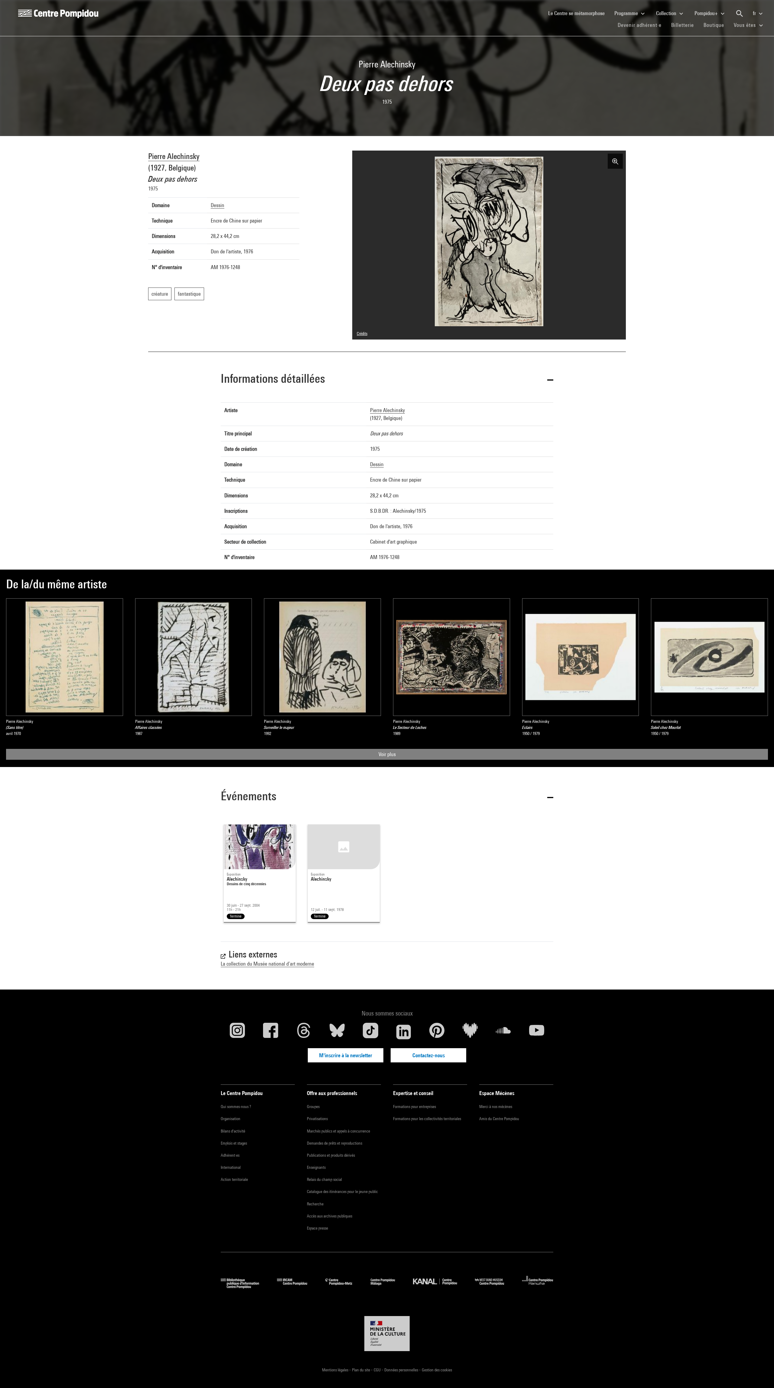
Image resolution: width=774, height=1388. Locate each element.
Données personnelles (401, 1369)
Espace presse (317, 1228)
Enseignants (316, 1167)
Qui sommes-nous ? (236, 1106)
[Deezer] (470, 1032)
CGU (378, 1369)
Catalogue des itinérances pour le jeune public (342, 1191)
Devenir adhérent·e (642, 24)
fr (755, 13)
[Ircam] (296, 1287)
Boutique (716, 24)
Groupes (313, 1106)
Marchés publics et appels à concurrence (338, 1131)
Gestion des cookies (437, 1369)
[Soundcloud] (503, 1032)
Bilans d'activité (233, 1131)
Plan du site (361, 1369)
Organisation (230, 1118)
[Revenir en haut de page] (760, 1374)
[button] (387, 379)
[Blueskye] (337, 1032)
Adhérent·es (230, 1155)
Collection (667, 13)
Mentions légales (335, 1369)
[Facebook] (270, 1032)
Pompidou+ (706, 13)
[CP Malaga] (387, 1287)
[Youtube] (536, 1032)
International (231, 1167)
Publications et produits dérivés (331, 1155)
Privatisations (317, 1118)
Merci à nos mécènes (495, 1106)
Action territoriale (234, 1179)
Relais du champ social (324, 1179)
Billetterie (682, 25)
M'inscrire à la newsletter (345, 1055)
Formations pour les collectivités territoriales (427, 1118)
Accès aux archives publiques (329, 1216)
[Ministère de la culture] (387, 1333)
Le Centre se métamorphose (579, 13)
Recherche (315, 1203)
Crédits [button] (362, 333)
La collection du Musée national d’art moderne (267, 964)
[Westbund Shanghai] (494, 1287)
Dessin (217, 205)
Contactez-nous (428, 1055)
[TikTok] (370, 1032)
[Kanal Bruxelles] (439, 1287)
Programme (626, 13)
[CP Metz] (343, 1287)
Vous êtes (745, 25)
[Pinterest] (437, 1032)
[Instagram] (237, 1032)
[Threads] (303, 1032)
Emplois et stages (234, 1143)
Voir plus (387, 754)
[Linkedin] (403, 1032)
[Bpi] (244, 1287)
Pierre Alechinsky (174, 156)
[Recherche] (739, 14)
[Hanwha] (537, 1287)
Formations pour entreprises (414, 1106)
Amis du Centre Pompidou (499, 1118)
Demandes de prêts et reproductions (334, 1143)
